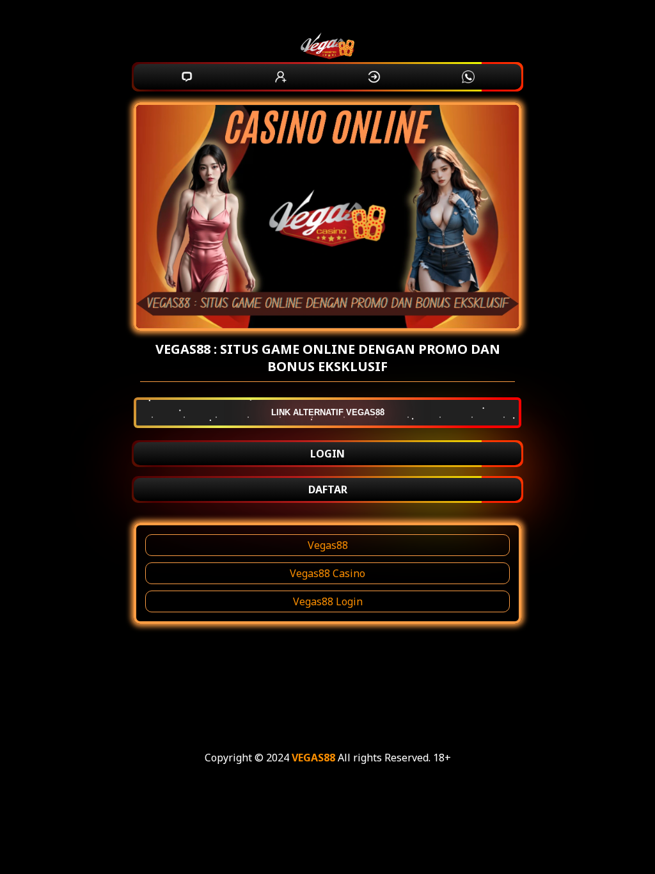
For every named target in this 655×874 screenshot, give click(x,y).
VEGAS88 (313, 758)
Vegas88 (328, 545)
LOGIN (327, 454)
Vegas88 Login (328, 601)
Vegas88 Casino (327, 573)
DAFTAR (327, 489)
